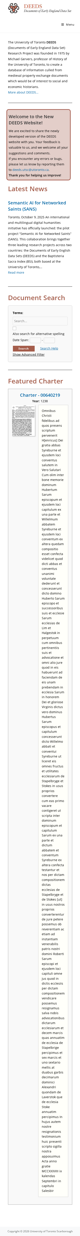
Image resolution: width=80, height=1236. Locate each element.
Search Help (49, 348)
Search (23, 348)
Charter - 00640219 (40, 395)
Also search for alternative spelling (38, 334)
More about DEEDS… (23, 92)
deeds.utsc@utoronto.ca (30, 170)
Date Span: (21, 340)
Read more (16, 272)
